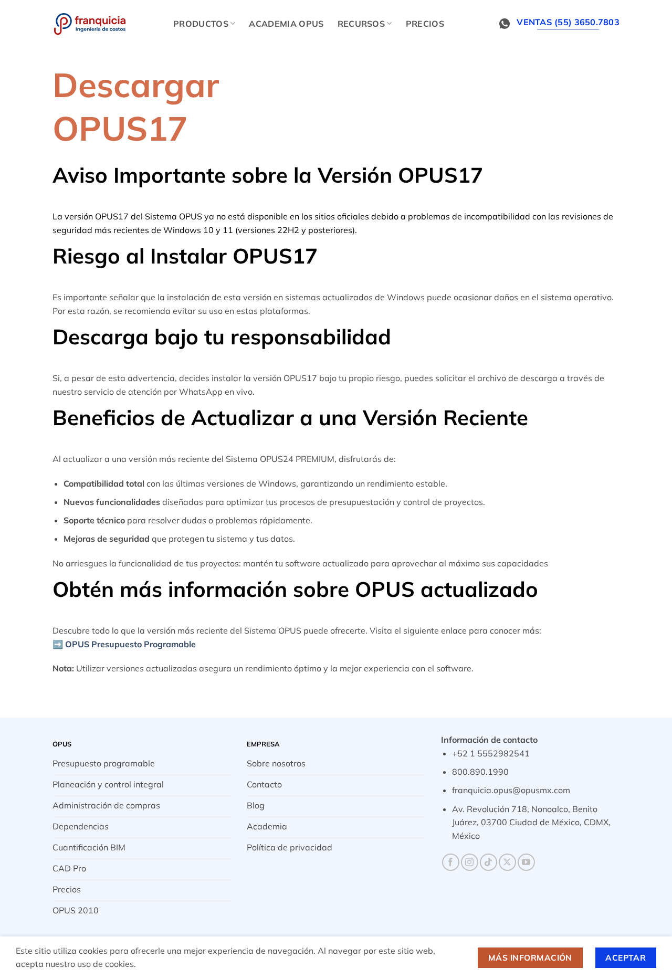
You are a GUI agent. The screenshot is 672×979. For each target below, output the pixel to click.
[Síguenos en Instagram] (469, 862)
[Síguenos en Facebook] (450, 862)
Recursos (361, 23)
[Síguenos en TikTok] (488, 862)
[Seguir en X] (507, 862)
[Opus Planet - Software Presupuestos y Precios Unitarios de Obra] (105, 23)
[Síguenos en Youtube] (526, 862)
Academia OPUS (286, 23)
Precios (425, 23)
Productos (200, 23)
